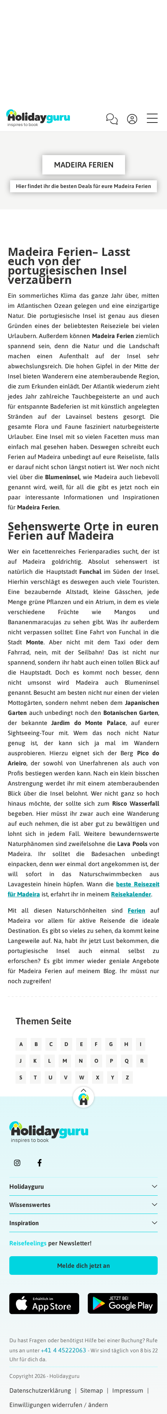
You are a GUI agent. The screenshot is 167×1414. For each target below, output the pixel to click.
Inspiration (24, 1222)
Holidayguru (26, 1186)
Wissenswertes (29, 1204)
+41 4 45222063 (64, 1350)
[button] (83, 1265)
